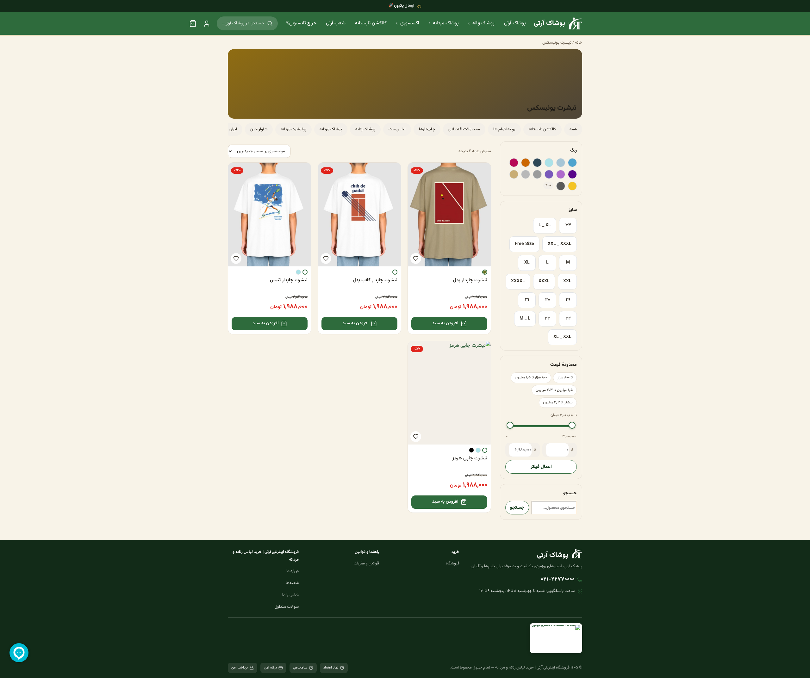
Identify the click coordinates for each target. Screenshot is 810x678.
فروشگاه (452, 563)
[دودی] (560, 186)
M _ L (525, 318)
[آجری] (525, 162)
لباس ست (397, 129)
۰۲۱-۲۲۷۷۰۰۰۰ (558, 579)
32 (568, 318)
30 (547, 299)
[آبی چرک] (560, 162)
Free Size (524, 243)
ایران (233, 129)
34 (568, 225)
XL (527, 262)
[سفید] (394, 272)
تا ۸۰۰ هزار (565, 377)
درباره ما (292, 571)
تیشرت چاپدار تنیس (289, 280)
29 (568, 299)
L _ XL (545, 225)
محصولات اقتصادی (464, 129)
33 (547, 318)
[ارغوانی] (513, 162)
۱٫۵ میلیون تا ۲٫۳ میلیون (554, 390)
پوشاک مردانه (446, 23)
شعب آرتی (336, 23)
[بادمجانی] (572, 174)
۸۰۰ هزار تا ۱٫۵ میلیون (531, 377)
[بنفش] (560, 174)
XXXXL (518, 281)
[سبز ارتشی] (484, 272)
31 (527, 299)
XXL (567, 281)
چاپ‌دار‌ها (427, 129)
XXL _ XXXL (559, 243)
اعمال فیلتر (541, 466)
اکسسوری (409, 23)
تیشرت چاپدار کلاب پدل (375, 280)
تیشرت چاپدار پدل (470, 280)
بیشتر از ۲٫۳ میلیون (558, 402)
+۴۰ (548, 185)
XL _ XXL (562, 336)
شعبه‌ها (292, 583)
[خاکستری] (537, 174)
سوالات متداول (287, 607)
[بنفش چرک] (549, 174)
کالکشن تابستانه (371, 23)
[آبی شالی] (537, 162)
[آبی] (572, 162)
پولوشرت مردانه (293, 129)
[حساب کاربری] (206, 23)
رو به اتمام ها (504, 129)
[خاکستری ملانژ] (525, 174)
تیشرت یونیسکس (556, 43)
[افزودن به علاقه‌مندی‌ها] (415, 258)
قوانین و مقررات (366, 563)
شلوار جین (258, 129)
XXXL (544, 281)
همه (573, 129)
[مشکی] (471, 450)
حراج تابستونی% (301, 23)
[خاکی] (513, 174)
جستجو (517, 507)
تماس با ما (290, 595)
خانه (578, 43)
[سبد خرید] (192, 23)
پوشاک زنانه (483, 23)
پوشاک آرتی (515, 23)
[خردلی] (572, 186)
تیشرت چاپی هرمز (469, 458)
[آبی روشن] (549, 162)
